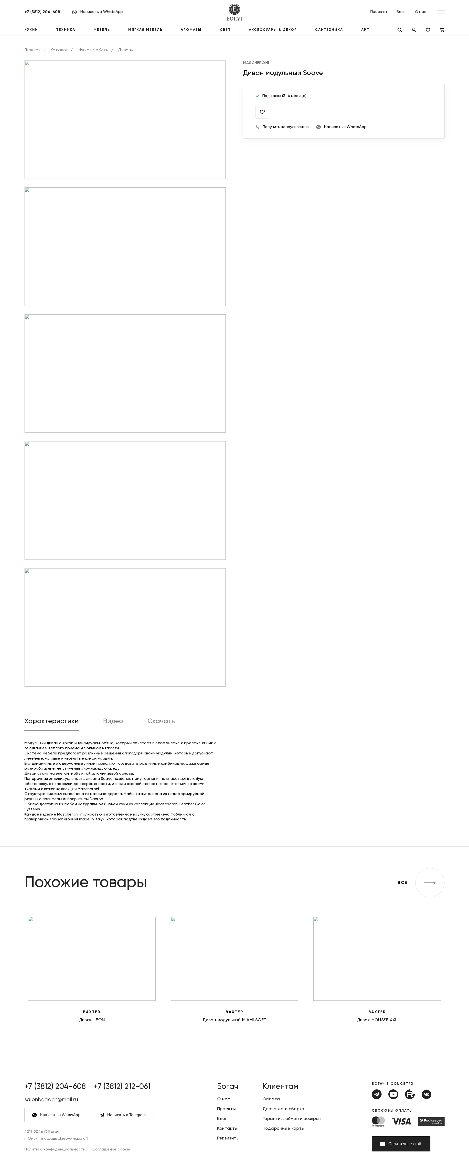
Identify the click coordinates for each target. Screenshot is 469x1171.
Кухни (31, 30)
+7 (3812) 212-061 (122, 1087)
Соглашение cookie (111, 1149)
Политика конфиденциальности (54, 1149)
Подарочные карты (284, 1128)
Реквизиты (228, 1138)
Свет (225, 30)
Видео (113, 721)
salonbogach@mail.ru (51, 1099)
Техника (65, 30)
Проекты (378, 12)
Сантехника (329, 30)
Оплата (271, 1099)
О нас (420, 12)
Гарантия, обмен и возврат (292, 1119)
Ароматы (191, 30)
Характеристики (51, 721)
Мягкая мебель (145, 30)
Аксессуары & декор (273, 30)
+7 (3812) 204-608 (42, 12)
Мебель (102, 30)
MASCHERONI (256, 63)
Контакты (227, 1128)
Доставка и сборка (283, 1109)
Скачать (161, 721)
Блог (401, 12)
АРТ (365, 30)
